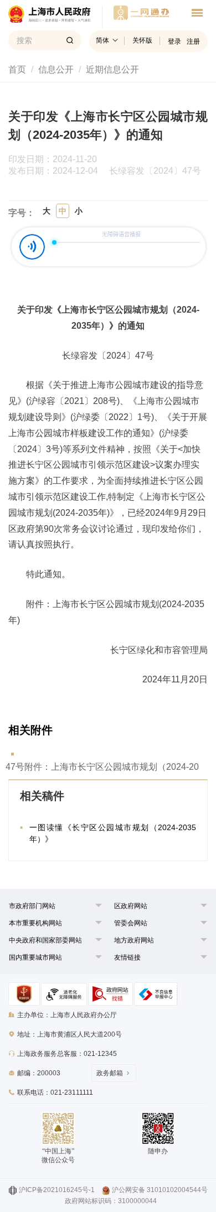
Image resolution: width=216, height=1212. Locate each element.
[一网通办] (55, 17)
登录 (174, 41)
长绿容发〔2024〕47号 (155, 171)
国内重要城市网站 (35, 957)
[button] (32, 906)
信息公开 (56, 69)
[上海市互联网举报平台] (110, 994)
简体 (102, 40)
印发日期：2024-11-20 (58, 159)
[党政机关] (24, 994)
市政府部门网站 (32, 906)
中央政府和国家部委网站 (45, 940)
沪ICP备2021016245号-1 (57, 1190)
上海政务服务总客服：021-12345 (67, 1054)
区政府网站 (130, 906)
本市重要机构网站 (35, 923)
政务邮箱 (109, 1073)
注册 (193, 41)
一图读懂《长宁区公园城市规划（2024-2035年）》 (112, 833)
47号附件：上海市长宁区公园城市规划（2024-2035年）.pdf (102, 766)
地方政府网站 (134, 940)
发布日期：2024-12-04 (57, 171)
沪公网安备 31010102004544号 (160, 1190)
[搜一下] (69, 40)
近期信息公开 (112, 69)
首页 (17, 69)
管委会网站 (130, 923)
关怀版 (142, 40)
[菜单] (197, 14)
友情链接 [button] (127, 957)
